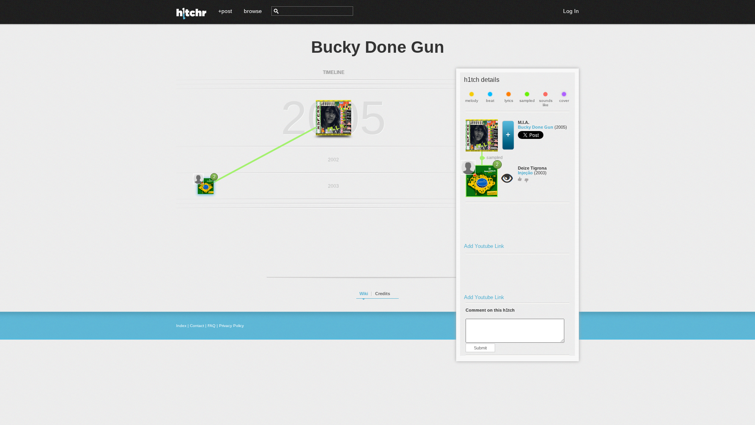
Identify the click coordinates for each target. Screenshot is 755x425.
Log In (571, 11)
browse (253, 11)
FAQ (211, 325)
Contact (197, 325)
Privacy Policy (231, 325)
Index (181, 325)
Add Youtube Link (484, 246)
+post (225, 11)
